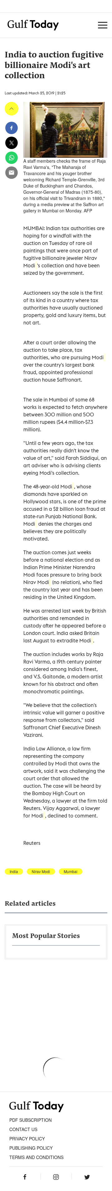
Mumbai (70, 871)
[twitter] (11, 143)
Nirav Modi (41, 871)
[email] (11, 172)
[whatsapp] (11, 158)
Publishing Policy (31, 1148)
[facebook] (11, 128)
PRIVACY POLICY (27, 1138)
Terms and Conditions (36, 1157)
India (14, 871)
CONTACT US (23, 1129)
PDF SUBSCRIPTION (30, 1120)
